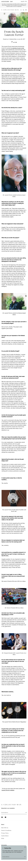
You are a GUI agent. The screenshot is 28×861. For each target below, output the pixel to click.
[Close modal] (25, 847)
